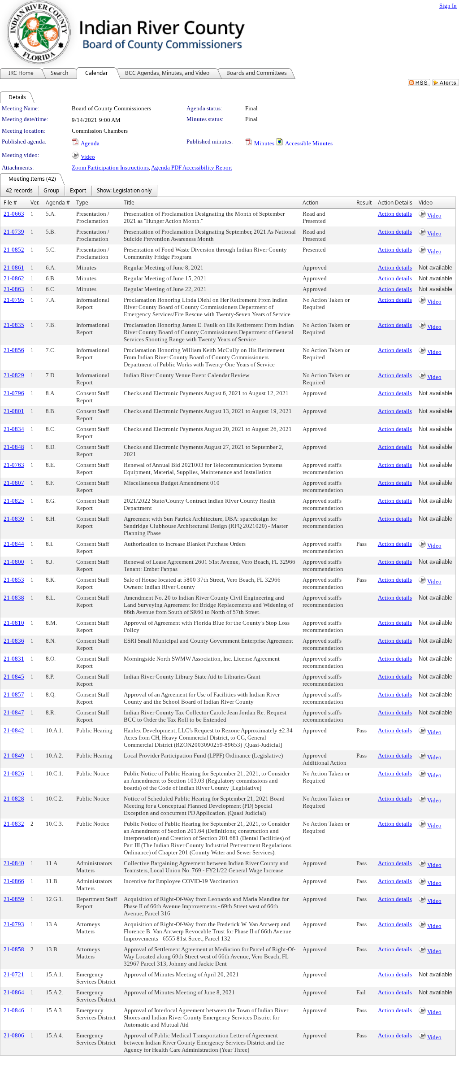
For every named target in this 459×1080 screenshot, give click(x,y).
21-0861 (14, 267)
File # (10, 202)
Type (82, 202)
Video (88, 156)
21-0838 (14, 597)
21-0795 (14, 299)
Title (129, 202)
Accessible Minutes (309, 143)
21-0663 (14, 213)
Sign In (448, 5)
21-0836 (14, 640)
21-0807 (14, 482)
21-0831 (14, 658)
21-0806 (14, 1035)
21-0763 (14, 465)
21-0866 (14, 881)
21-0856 (14, 350)
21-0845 (14, 676)
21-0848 (14, 447)
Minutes (264, 143)
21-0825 (14, 500)
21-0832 (14, 823)
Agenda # (58, 202)
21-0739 (14, 231)
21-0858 (14, 949)
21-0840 (14, 863)
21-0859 (14, 899)
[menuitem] (19, 190)
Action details (395, 213)
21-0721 (14, 974)
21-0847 (14, 712)
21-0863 (14, 289)
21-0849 (14, 755)
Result (364, 202)
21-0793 (14, 924)
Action (310, 202)
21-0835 (14, 325)
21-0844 (14, 543)
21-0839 (14, 518)
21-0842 (14, 730)
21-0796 (14, 393)
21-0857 (14, 694)
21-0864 (14, 992)
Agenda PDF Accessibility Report (191, 167)
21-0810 (14, 622)
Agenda (90, 143)
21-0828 (14, 798)
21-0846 (14, 1010)
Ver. (34, 202)
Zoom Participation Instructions (110, 167)
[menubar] (78, 190)
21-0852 (14, 249)
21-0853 (14, 579)
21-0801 (14, 411)
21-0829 (14, 375)
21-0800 (14, 561)
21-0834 (14, 429)
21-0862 (14, 278)
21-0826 (14, 773)
